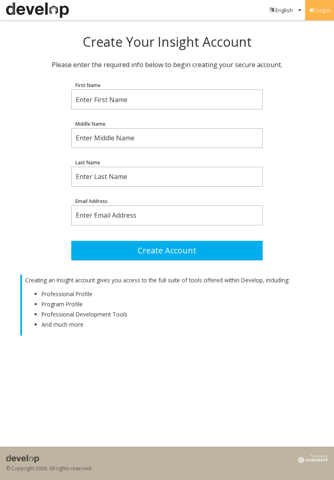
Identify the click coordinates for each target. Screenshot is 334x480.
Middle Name (90, 124)
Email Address (91, 201)
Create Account (167, 250)
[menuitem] (285, 10)
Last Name (87, 162)
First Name (88, 85)
